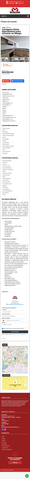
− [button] (4, 350)
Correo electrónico (6, 314)
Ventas (3, 438)
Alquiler (3, 440)
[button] (28, 37)
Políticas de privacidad (7, 449)
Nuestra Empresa (6, 445)
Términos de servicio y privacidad (19, 334)
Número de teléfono (6, 318)
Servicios (4, 442)
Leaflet (17, 372)
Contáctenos (5, 447)
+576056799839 (11, 3)
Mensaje (4, 322)
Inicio (3, 436)
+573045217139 (20, 3)
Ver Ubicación (12, 384)
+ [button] (4, 348)
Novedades (4, 443)
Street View (8, 65)
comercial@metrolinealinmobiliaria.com (16, 304)
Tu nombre (4, 309)
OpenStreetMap (24, 372)
